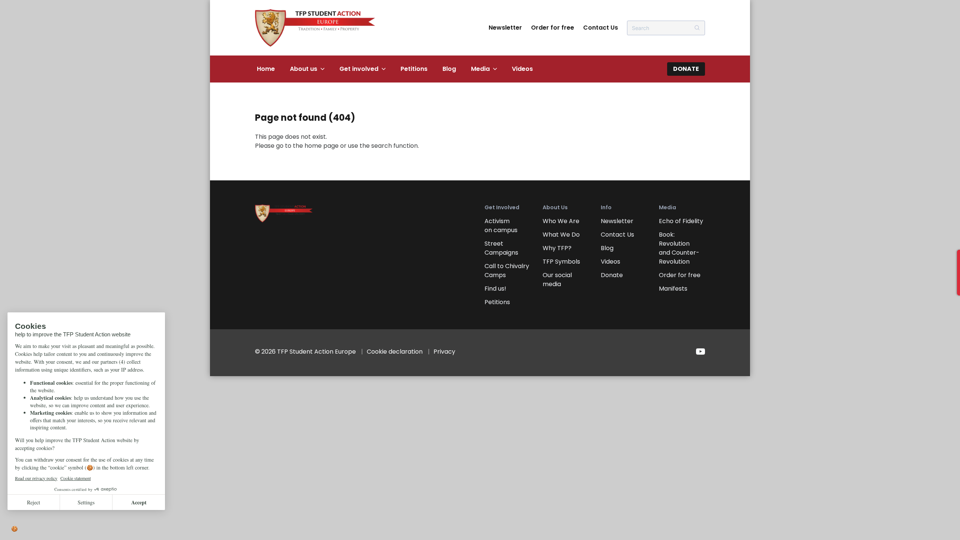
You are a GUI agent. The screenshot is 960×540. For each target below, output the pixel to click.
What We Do (561, 234)
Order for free (552, 27)
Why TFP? (557, 248)
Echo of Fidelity (681, 221)
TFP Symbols (561, 261)
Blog (449, 68)
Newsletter (505, 27)
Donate (686, 68)
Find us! (495, 288)
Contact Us (600, 27)
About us (303, 68)
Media (480, 68)
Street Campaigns (501, 248)
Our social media (557, 279)
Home (266, 68)
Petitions (414, 68)
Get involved (358, 68)
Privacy (444, 351)
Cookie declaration (395, 351)
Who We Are (561, 221)
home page (321, 145)
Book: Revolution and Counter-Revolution (679, 248)
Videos (522, 68)
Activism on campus (501, 225)
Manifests (673, 288)
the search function (389, 145)
